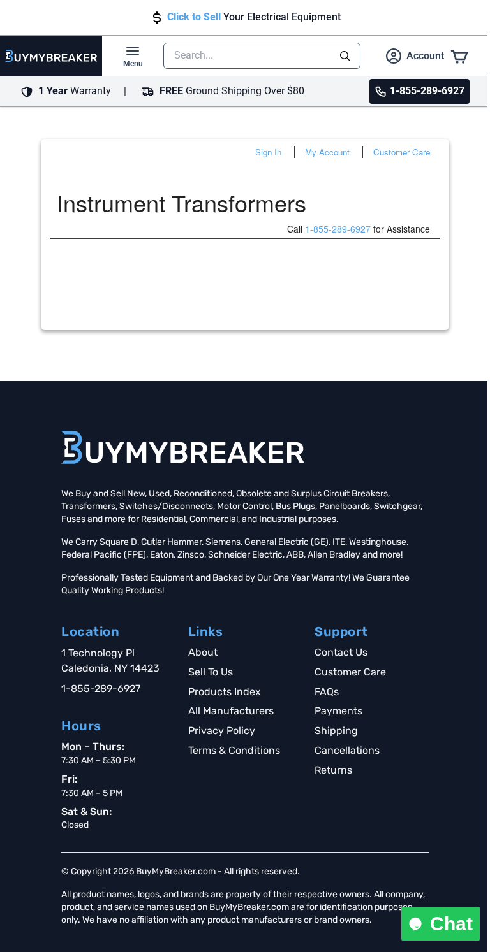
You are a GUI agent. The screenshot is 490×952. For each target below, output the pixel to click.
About (203, 652)
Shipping (336, 731)
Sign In (268, 152)
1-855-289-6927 (338, 228)
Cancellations (347, 750)
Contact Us (341, 652)
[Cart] (459, 56)
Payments (338, 711)
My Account (327, 152)
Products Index (224, 692)
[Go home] (182, 447)
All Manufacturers (231, 711)
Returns (333, 770)
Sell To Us (210, 672)
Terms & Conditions (234, 750)
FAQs (327, 692)
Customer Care (401, 152)
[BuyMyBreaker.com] (51, 56)
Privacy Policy (221, 731)
